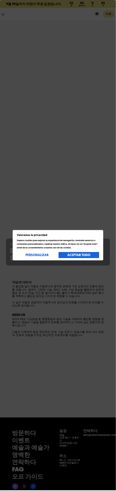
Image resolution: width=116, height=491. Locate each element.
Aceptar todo (78, 255)
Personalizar (37, 255)
